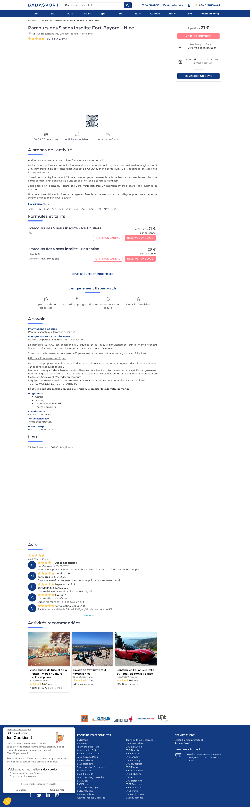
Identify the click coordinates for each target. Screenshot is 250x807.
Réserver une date (140, 237)
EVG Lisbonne (133, 773)
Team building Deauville (139, 740)
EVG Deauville (134, 746)
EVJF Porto (132, 790)
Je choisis (21, 789)
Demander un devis (198, 75)
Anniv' (172, 13)
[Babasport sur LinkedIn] (50, 796)
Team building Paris (88, 746)
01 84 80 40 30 (150, 5)
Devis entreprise (173, 5)
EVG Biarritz (132, 750)
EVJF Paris (83, 743)
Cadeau (155, 13)
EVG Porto (131, 777)
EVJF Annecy (133, 760)
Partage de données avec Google (25, 773)
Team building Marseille (90, 777)
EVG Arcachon (85, 790)
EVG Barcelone (134, 780)
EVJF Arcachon (85, 794)
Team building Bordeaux (91, 767)
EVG (121, 13)
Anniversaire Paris (87, 750)
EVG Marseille (84, 770)
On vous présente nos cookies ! (24, 776)
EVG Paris (82, 740)
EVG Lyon (82, 780)
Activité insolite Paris (88, 753)
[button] (7, 801)
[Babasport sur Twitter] (41, 796)
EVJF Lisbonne (134, 787)
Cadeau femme (134, 797)
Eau (53, 13)
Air (36, 13)
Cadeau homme (135, 794)
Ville (189, 13)
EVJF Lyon (83, 784)
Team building (210, 13)
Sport (104, 13)
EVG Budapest (134, 763)
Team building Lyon (88, 787)
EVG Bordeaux (85, 760)
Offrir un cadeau (107, 237)
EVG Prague (132, 767)
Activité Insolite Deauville (91, 797)
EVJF (138, 13)
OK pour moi (57, 789)
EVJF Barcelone (134, 784)
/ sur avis (56, 38)
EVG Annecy (132, 757)
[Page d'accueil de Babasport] (43, 5)
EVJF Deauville (134, 743)
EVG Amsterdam (135, 770)
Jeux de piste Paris (87, 757)
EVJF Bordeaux (85, 763)
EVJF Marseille (85, 773)
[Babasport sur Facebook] (32, 796)
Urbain (87, 13)
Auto (70, 13)
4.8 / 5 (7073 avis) (209, 5)
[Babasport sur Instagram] (59, 796)
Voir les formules (198, 35)
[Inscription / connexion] (189, 5)
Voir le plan (86, 33)
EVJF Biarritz (133, 753)
